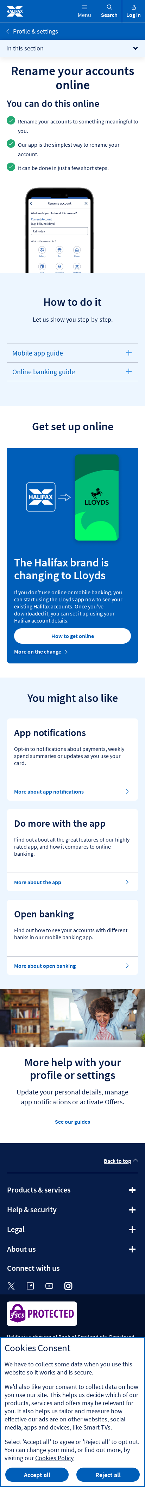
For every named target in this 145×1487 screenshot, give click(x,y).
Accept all (37, 1475)
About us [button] (40, 1251)
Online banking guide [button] (43, 374)
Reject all (108, 1475)
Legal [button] (35, 1231)
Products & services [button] (57, 1192)
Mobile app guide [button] (37, 355)
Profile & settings (35, 31)
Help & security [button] (51, 1212)
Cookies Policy (54, 1458)
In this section (25, 48)
